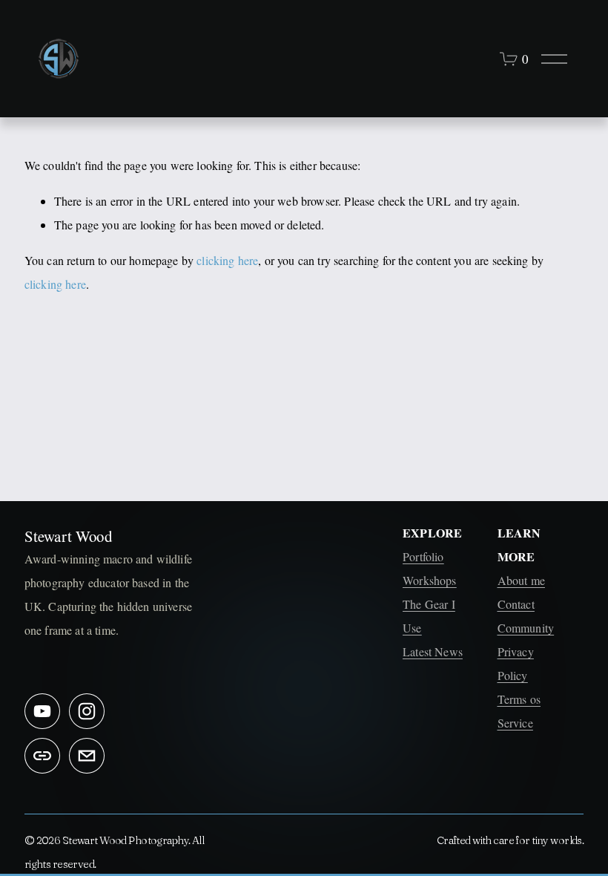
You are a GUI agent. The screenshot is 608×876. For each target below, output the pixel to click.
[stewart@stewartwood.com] (87, 756)
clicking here (227, 260)
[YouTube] (42, 711)
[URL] (42, 756)
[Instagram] (87, 711)
